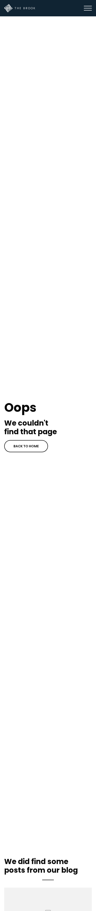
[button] (88, 8)
